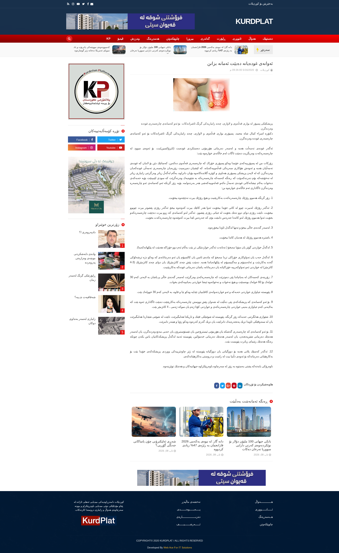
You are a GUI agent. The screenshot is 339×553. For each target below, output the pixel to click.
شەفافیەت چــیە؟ (85, 297)
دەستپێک (268, 38)
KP (108, 38)
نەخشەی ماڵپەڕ (191, 501)
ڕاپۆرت (221, 38)
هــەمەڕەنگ (265, 516)
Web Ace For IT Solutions (177, 547)
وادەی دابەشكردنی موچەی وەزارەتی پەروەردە (85, 258)
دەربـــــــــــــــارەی (188, 516)
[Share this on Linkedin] (239, 385)
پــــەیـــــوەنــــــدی (188, 509)
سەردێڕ (265, 49)
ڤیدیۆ (120, 38)
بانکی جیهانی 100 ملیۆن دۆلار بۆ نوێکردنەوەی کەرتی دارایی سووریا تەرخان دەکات (211, 50)
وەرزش (135, 38)
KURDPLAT (254, 21)
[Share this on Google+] (228, 385)
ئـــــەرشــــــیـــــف (188, 524)
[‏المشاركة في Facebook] (216, 385)
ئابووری (237, 38)
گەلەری (205, 38)
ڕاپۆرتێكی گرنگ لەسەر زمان (82, 277)
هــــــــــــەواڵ (264, 501)
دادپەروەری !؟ (87, 232)
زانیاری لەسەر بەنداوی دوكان (82, 321)
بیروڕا (190, 38)
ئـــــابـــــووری (264, 509)
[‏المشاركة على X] (222, 385)
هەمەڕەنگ (153, 38)
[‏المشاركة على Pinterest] (234, 385)
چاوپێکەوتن (172, 38)
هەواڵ (252, 38)
